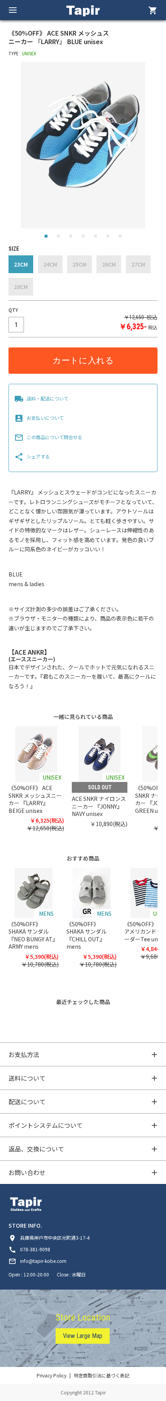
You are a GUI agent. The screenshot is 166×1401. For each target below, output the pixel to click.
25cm (79, 264)
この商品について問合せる (48, 437)
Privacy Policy (51, 1375)
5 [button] (95, 238)
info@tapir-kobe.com (37, 1260)
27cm (138, 264)
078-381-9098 (29, 1249)
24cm (50, 264)
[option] (83, 145)
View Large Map (82, 1335)
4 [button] (83, 238)
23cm (21, 264)
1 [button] (46, 238)
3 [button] (70, 238)
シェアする (32, 456)
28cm (21, 287)
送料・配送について (41, 398)
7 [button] (120, 238)
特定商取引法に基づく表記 (101, 1375)
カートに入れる (83, 360)
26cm (109, 264)
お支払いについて (39, 417)
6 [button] (108, 238)
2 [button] (58, 238)
